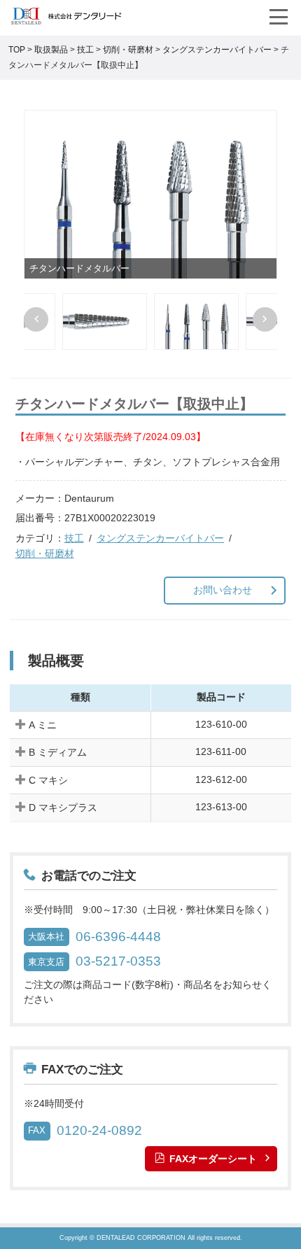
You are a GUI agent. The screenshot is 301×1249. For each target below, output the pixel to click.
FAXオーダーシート (213, 1158)
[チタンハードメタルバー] (150, 194)
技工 (74, 538)
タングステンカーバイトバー (160, 538)
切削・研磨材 (44, 553)
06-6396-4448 (118, 936)
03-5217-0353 (118, 961)
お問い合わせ (222, 589)
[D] (104, 321)
